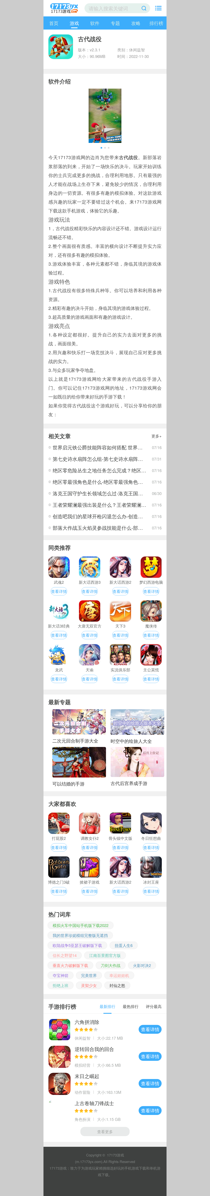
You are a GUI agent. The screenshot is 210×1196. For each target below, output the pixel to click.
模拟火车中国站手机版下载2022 (80, 925)
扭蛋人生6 (124, 945)
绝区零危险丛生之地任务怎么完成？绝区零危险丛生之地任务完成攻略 (129, 470)
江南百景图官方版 (105, 955)
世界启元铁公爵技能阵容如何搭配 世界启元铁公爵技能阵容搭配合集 (127, 447)
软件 (94, 23)
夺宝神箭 (60, 975)
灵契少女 (89, 985)
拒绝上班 (60, 985)
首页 (53, 23)
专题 (115, 23)
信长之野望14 (65, 955)
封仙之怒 (117, 985)
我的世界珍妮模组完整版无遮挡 (80, 935)
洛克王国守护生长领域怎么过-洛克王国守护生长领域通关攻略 (120, 493)
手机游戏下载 (135, 1168)
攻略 (135, 23)
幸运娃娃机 (119, 975)
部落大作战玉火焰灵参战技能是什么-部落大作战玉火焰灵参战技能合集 (130, 527)
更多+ (156, 436)
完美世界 (89, 975)
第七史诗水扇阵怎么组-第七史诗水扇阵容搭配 (103, 458)
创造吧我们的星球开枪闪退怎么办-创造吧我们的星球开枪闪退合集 (125, 516)
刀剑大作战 (110, 965)
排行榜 (156, 23)
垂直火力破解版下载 (70, 965)
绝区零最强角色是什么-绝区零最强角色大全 (100, 481)
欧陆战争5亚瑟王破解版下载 (77, 945)
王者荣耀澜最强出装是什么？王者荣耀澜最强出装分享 (112, 504)
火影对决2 (142, 965)
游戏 (74, 23)
